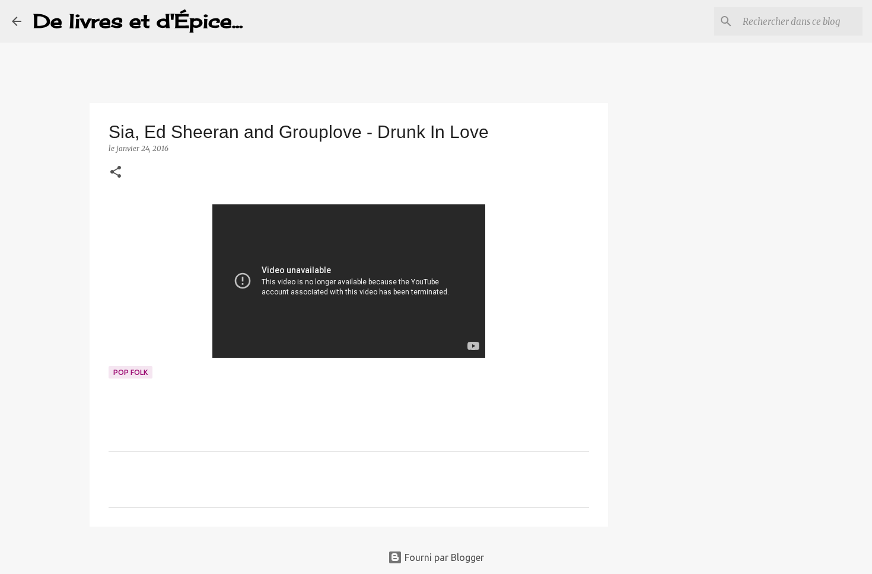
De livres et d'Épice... (138, 21)
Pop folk (130, 372)
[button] (116, 173)
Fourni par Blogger (443, 557)
